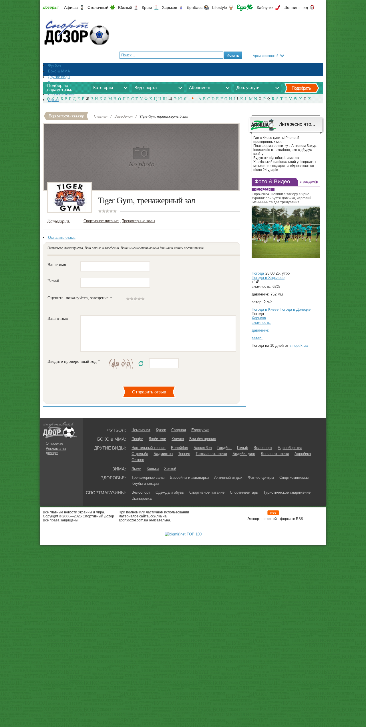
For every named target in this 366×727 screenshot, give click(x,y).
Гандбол (224, 448)
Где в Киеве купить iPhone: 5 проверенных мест (276, 140)
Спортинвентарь (244, 492)
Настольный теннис (149, 448)
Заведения (123, 116)
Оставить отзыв (61, 237)
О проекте (54, 443)
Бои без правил (202, 439)
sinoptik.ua (299, 345)
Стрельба (140, 454)
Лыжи (136, 468)
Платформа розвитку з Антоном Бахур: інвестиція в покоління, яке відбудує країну (285, 150)
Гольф (242, 448)
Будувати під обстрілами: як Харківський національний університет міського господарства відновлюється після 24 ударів (284, 164)
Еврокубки (200, 430)
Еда (245, 7)
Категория (103, 87)
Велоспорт (263, 448)
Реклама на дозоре (56, 450)
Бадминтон (163, 454)
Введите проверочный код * (73, 361)
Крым (147, 7)
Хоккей (170, 468)
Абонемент (200, 87)
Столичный (97, 7)
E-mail (53, 280)
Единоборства (290, 448)
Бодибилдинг (243, 454)
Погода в (268, 277)
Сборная (178, 430)
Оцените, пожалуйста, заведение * (79, 297)
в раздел (307, 181)
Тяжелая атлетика (211, 454)
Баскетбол (203, 448)
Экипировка (142, 498)
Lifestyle (219, 7)
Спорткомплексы (294, 477)
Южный (125, 7)
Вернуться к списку (66, 115)
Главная (101, 116)
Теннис (184, 454)
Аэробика (303, 454)
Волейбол (179, 448)
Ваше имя (56, 264)
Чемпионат (141, 430)
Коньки (153, 468)
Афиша (71, 7)
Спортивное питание (101, 221)
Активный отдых (228, 477)
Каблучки (265, 7)
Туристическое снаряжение (287, 492)
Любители (157, 439)
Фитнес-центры (261, 477)
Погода (258, 273)
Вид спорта (145, 87)
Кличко (178, 439)
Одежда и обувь (170, 492)
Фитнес (138, 460)
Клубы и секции (145, 483)
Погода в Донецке (295, 309)
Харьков (169, 7)
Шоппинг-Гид (295, 7)
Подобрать (301, 88)
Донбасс (194, 7)
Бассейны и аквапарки (189, 477)
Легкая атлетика (275, 454)
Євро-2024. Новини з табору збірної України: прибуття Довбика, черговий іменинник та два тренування (281, 198)
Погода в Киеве (265, 309)
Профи (137, 439)
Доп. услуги (247, 87)
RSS (273, 512)
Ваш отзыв (57, 318)
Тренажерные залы (138, 221)
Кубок (161, 430)
